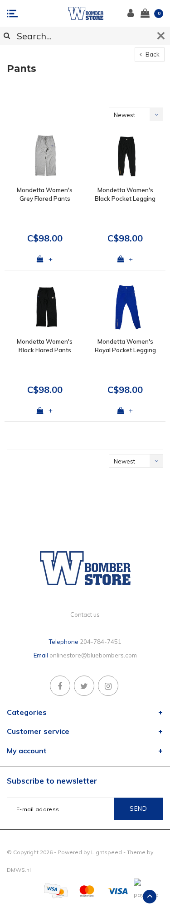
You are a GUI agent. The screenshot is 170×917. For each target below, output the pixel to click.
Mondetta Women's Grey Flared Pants (45, 194)
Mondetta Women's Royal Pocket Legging (125, 346)
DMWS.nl (19, 869)
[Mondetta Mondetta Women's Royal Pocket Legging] (125, 307)
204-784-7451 (100, 641)
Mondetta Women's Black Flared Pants (45, 346)
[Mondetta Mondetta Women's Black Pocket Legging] (125, 155)
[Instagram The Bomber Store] (108, 686)
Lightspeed (106, 852)
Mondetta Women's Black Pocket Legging (125, 194)
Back (152, 54)
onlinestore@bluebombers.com (93, 655)
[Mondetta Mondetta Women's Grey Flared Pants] (44, 155)
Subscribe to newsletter (52, 780)
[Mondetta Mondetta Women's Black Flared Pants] (44, 307)
